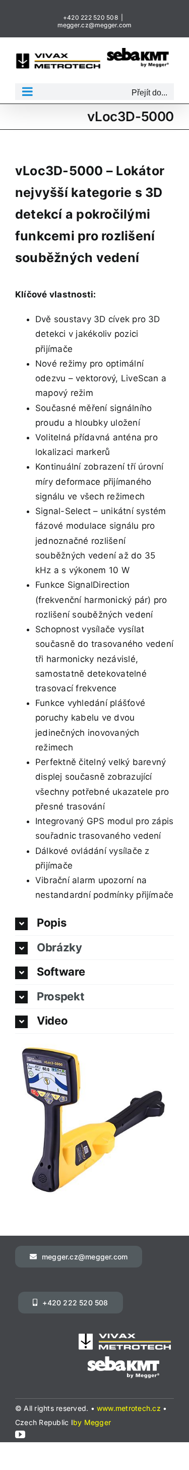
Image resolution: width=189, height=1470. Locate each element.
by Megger (92, 1422)
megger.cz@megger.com (94, 25)
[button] (94, 923)
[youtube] (20, 1435)
